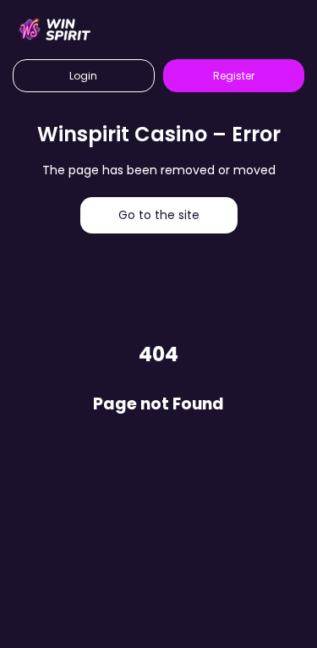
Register (233, 76)
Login (83, 76)
